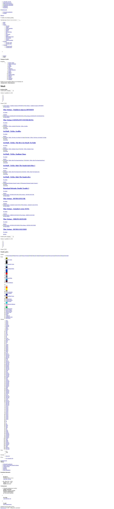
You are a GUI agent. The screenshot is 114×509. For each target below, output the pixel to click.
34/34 (7, 322)
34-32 (7, 412)
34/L (7, 439)
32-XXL (7, 374)
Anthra (7, 313)
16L (7, 332)
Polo (9, 67)
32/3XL (7, 435)
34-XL (7, 380)
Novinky (5, 41)
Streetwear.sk (3, 507)
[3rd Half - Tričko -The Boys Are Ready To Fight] (24, 137)
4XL (7, 427)
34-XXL (7, 381)
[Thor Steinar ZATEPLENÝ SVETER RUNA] (23, 116)
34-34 (7, 414)
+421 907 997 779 (7, 498)
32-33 (7, 406)
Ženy (4, 23)
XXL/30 (7, 396)
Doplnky (10, 79)
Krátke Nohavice (12, 69)
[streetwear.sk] (4, 9)
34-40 (7, 418)
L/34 (7, 359)
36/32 (7, 345)
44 (6, 336)
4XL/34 (7, 364)
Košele (9, 66)
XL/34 (7, 361)
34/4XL (7, 444)
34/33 (7, 321)
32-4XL (7, 376)
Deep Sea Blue (9, 311)
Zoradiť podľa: (4, 90)
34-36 (7, 415)
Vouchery (10, 78)
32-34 (7, 407)
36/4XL (7, 366)
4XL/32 (7, 357)
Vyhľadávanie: (4, 20)
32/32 (7, 324)
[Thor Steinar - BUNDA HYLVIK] (18, 194)
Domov (4, 55)
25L (7, 331)
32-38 (7, 409)
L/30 (7, 394)
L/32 (7, 352)
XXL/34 (7, 362)
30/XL (7, 389)
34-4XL (7, 383)
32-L (7, 371)
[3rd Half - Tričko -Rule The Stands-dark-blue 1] (24, 160)
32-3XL (7, 375)
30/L (7, 388)
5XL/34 (7, 369)
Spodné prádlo (11, 74)
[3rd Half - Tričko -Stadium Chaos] (18, 149)
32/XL (7, 432)
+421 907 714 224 (7, 1)
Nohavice (10, 68)
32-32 (7, 419)
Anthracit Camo (9, 317)
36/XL (7, 328)
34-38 (7, 416)
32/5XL (7, 384)
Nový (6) (8, 456)
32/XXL (7, 434)
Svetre (9, 71)
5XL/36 (7, 405)
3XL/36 (7, 402)
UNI (7, 340)
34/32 (7, 445)
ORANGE (8, 318)
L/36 (7, 399)
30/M (7, 387)
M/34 (7, 358)
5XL (7, 342)
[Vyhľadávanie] (19, 20)
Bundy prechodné (12, 63)
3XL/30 (7, 397)
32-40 (7, 410)
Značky (4, 24)
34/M (7, 440)
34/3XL (7, 433)
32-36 (7, 408)
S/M (7, 327)
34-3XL (7, 382)
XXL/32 (7, 355)
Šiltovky (10, 75)
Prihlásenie (5, 6)
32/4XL (7, 437)
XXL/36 (7, 401)
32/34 (7, 438)
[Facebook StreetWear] (8, 4)
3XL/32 (7, 356)
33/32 (7, 344)
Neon (7, 314)
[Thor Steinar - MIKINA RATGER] (18, 215)
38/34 (7, 349)
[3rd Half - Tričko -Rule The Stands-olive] (21, 171)
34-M (7, 377)
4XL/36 (7, 403)
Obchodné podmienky (7, 12)
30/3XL (7, 391)
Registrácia (5, 7)
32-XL (7, 372)
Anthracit (8, 315)
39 (6, 337)
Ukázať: (2, 103)
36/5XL (7, 393)
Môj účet (5, 468)
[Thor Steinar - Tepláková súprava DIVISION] (23, 105)
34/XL (7, 441)
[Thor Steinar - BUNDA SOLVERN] (19, 225)
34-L (7, 378)
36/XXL (7, 447)
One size (7, 448)
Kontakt (5, 13)
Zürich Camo (8, 312)
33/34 (7, 338)
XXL (7, 425)
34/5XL (7, 385)
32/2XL (7, 325)
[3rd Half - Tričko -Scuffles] (15, 126)
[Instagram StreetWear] (8, 5)
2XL (7, 320)
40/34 (7, 350)
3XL (7, 426)
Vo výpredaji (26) (9, 458)
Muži (4, 22)
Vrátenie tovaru (6, 466)
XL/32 (7, 353)
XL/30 (7, 395)
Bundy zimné (11, 62)
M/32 (7, 351)
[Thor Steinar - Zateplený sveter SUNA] (20, 204)
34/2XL (7, 326)
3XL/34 (7, 363)
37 (6, 343)
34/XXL (7, 443)
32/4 (7, 330)
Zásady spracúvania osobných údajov (11, 465)
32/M (7, 431)
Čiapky (9, 77)
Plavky (9, 73)
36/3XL (7, 365)
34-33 (7, 413)
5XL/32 (7, 368)
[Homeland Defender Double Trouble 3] (20, 183)
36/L (7, 446)
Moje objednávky (6, 470)
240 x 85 (8, 339)
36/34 (7, 347)
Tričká (9, 65)
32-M (7, 370)
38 (6, 428)
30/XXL (7, 390)
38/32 (7, 346)
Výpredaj (5, 45)
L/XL (7, 334)
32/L (7, 429)
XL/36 (7, 400)
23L (7, 333)
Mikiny (9, 72)
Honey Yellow (9, 309)
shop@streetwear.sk (7, 2)
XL (6, 424)
